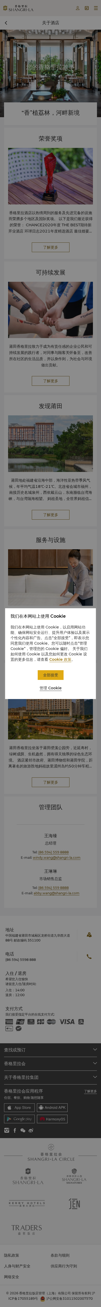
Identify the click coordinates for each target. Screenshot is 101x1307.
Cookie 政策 (60, 659)
